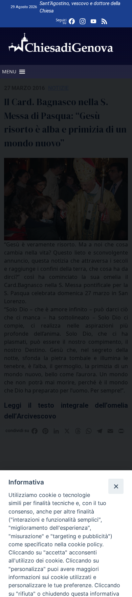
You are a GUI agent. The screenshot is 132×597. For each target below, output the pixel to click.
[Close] (115, 486)
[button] (9, 71)
